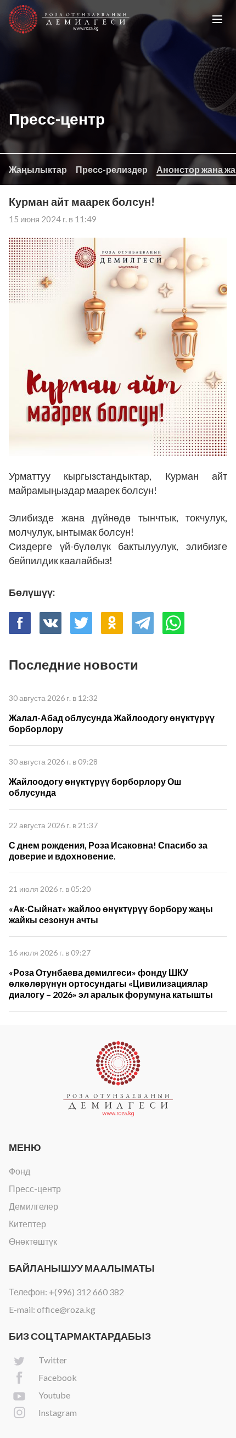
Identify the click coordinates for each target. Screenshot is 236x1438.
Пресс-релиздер (112, 169)
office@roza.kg (66, 1309)
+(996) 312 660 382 (86, 1292)
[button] (217, 19)
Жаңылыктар (38, 169)
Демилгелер (33, 1206)
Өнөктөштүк (33, 1241)
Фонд (19, 1171)
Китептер (27, 1223)
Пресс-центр (35, 1188)
